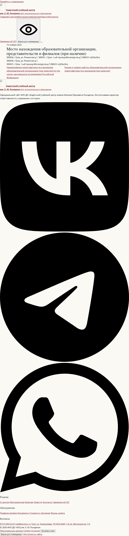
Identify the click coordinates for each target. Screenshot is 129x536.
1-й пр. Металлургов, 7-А (78, 524)
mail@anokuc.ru (23, 524)
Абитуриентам (24, 16)
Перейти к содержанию (12, 1)
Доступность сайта (32, 534)
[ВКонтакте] (64, 230)
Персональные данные (11, 530)
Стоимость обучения (39, 513)
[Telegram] (64, 361)
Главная (4, 16)
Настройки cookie (48, 531)
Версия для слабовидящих (11, 534)
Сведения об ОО (8, 41)
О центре (12, 16)
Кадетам (36, 16)
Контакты (53, 16)
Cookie (27, 530)
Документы (23, 513)
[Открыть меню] (42, 42)
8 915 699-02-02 (7, 524)
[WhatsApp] (64, 491)
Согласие (35, 530)
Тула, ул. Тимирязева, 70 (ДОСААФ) (48, 524)
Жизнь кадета (58, 513)
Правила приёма (8, 513)
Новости (44, 16)
